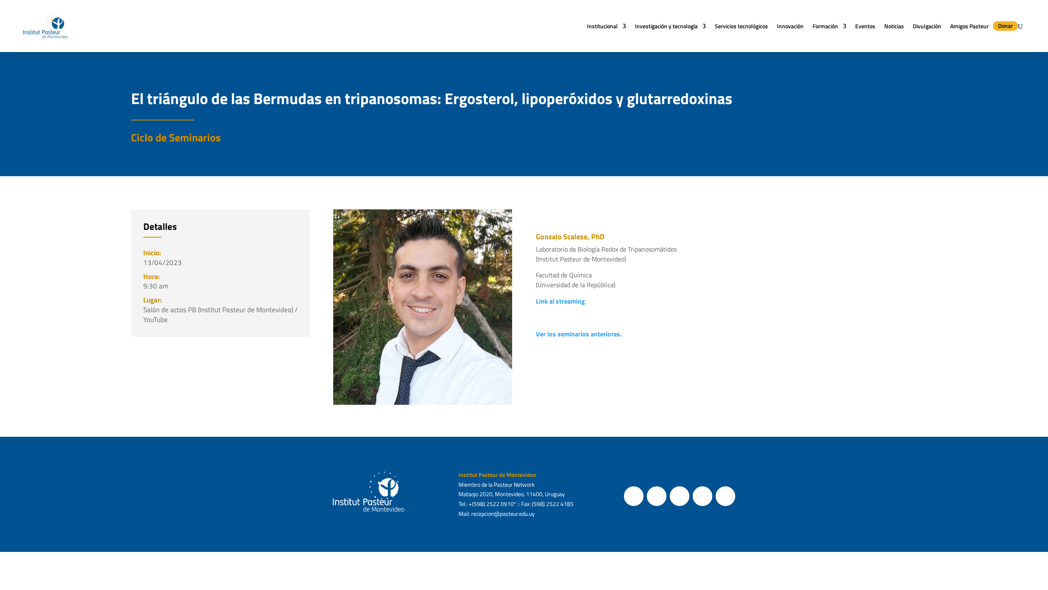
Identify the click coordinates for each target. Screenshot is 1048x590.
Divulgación (927, 26)
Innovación (790, 26)
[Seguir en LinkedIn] (725, 496)
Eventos (865, 26)
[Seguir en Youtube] (702, 496)
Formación (825, 26)
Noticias (894, 26)
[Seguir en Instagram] (679, 496)
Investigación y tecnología (666, 26)
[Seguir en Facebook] (634, 496)
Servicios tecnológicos (741, 26)
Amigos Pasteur (969, 26)
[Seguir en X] (656, 496)
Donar (1005, 25)
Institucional (602, 26)
